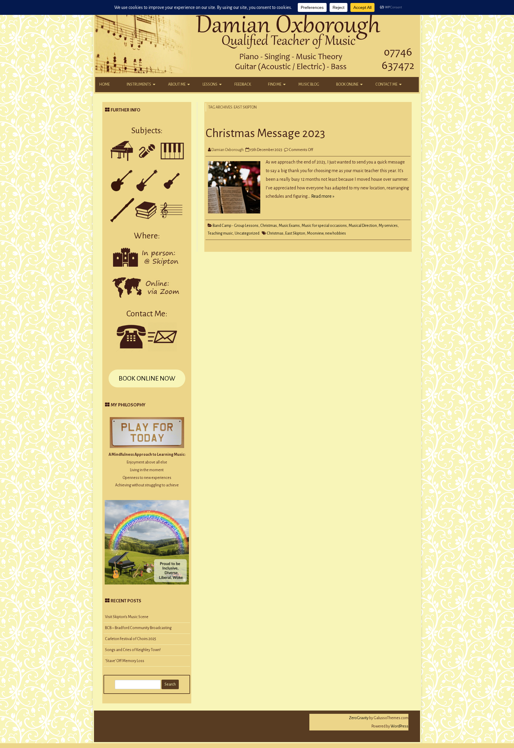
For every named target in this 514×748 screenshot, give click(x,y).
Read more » (322, 196)
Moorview (315, 233)
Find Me (274, 84)
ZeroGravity (359, 718)
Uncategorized (247, 233)
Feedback (242, 84)
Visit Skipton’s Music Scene (126, 617)
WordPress (399, 726)
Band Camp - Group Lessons (235, 226)
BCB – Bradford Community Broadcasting (138, 628)
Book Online (347, 84)
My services (388, 226)
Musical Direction (363, 226)
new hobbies (335, 233)
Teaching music (220, 233)
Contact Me (386, 84)
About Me (177, 84)
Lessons (210, 84)
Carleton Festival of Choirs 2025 (130, 639)
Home (104, 84)
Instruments (139, 84)
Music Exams (289, 226)
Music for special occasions (324, 226)
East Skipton (295, 233)
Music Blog (308, 84)
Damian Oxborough (227, 150)
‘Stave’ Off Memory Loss (124, 661)
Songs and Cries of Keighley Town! (133, 650)
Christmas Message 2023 (265, 133)
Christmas (268, 226)
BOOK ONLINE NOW (147, 378)
